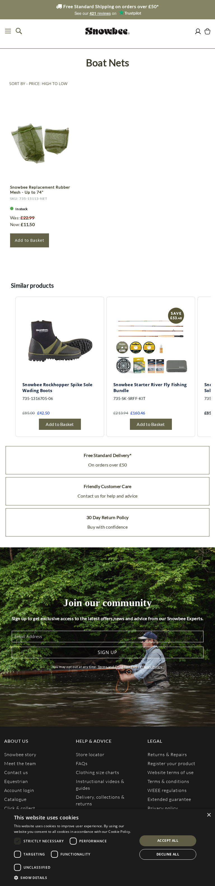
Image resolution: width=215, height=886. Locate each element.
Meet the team (20, 763)
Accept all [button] (167, 840)
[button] (74, 878)
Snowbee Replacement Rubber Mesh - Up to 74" (40, 189)
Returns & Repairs (167, 754)
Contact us (16, 772)
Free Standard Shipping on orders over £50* (110, 6)
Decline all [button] (167, 854)
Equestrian (16, 781)
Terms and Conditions (115, 667)
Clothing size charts (97, 772)
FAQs (82, 763)
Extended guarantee (169, 799)
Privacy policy (163, 808)
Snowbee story (20, 754)
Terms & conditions (168, 781)
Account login (19, 790)
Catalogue (15, 799)
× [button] (209, 815)
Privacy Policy (151, 667)
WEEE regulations (167, 790)
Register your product (171, 763)
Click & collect (19, 808)
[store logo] (107, 31)
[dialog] (107, 847)
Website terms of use (171, 772)
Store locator (90, 754)
